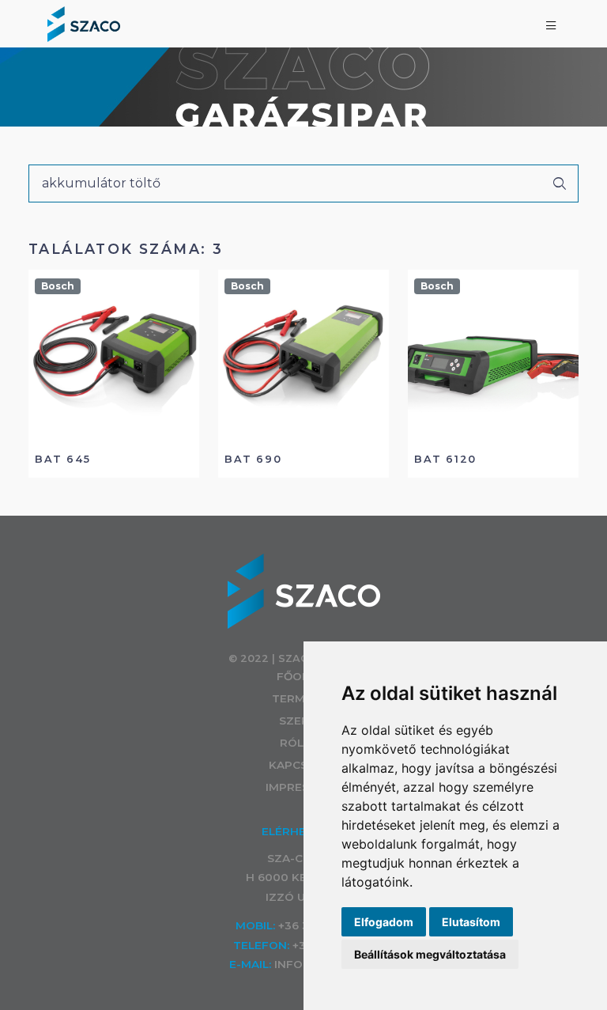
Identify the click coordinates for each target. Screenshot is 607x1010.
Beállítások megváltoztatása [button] (430, 954)
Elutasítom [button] (471, 922)
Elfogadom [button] (383, 922)
